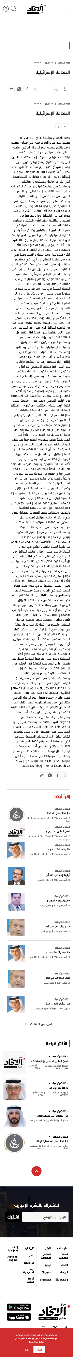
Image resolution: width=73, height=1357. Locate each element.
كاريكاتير (29, 1248)
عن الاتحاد (29, 1263)
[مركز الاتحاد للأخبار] (36, 9)
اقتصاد (64, 1265)
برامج (31, 1255)
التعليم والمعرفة (46, 1256)
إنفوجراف (46, 1272)
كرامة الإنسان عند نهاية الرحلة (52, 1141)
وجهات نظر (61, 1279)
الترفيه (47, 1248)
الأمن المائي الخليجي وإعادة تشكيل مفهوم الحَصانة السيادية (49, 1061)
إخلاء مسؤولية (13, 1249)
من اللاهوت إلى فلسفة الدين (52, 1116)
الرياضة (64, 1272)
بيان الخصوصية (28, 1271)
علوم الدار (62, 1248)
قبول (39, 1349)
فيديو (47, 1265)
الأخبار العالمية (63, 1256)
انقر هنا (35, 1338)
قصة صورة (45, 1279)
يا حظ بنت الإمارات (58, 1088)
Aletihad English (13, 1258)
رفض (26, 1349)
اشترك (13, 1217)
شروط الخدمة (30, 1280)
